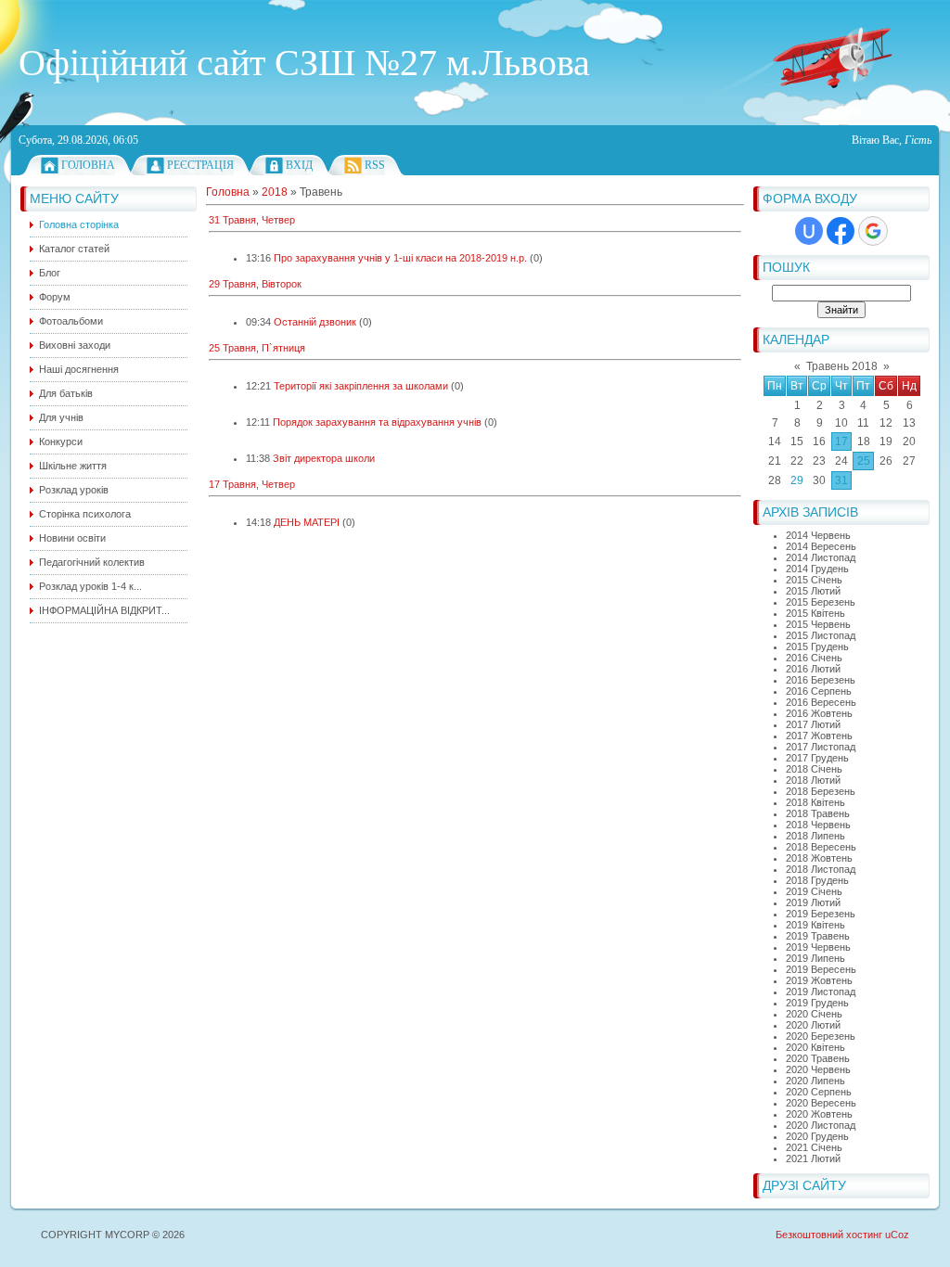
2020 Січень (814, 1013)
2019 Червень (818, 947)
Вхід (299, 165)
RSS (375, 165)
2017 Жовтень (819, 735)
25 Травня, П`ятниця (257, 347)
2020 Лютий (813, 1024)
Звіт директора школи (324, 458)
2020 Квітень (815, 1047)
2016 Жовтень (819, 713)
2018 (275, 192)
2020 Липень (815, 1080)
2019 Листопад (820, 991)
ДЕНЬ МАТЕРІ (307, 522)
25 (863, 460)
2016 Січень (814, 657)
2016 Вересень (821, 702)
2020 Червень (818, 1069)
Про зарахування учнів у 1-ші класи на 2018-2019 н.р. (400, 257)
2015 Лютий (813, 590)
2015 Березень (820, 602)
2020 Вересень (821, 1102)
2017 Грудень (817, 757)
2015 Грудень (817, 646)
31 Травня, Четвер (252, 219)
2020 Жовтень (819, 1114)
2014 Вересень (821, 546)
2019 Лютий (813, 902)
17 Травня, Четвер (252, 484)
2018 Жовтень (819, 858)
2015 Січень (814, 579)
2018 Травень (818, 813)
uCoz (897, 1234)
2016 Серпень (819, 691)
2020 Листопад (820, 1125)
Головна (88, 165)
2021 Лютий (813, 1158)
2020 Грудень (817, 1136)
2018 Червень (818, 824)
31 (841, 480)
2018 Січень (814, 768)
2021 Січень (814, 1147)
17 (841, 441)
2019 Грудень (817, 1002)
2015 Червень (818, 624)
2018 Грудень (817, 880)
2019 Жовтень (819, 980)
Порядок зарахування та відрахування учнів (377, 422)
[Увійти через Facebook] (840, 231)
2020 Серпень (819, 1091)
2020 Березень (820, 1036)
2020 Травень (818, 1058)
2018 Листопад (820, 869)
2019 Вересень (821, 969)
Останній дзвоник (315, 321)
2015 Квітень (815, 613)
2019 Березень (820, 913)
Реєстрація (200, 165)
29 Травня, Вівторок (255, 283)
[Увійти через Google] (873, 231)
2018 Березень (820, 791)
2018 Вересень (821, 846)
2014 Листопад (820, 557)
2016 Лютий (813, 668)
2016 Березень (820, 679)
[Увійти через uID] (809, 231)
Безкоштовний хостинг (829, 1234)
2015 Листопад (820, 635)
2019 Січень (814, 891)
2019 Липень (815, 958)
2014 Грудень (817, 568)
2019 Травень (818, 935)
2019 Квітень (815, 924)
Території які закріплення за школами (361, 385)
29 (796, 480)
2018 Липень (815, 835)
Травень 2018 (842, 366)
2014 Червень (818, 535)
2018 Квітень (815, 802)
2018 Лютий (813, 780)
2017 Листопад (820, 746)
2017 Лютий (813, 724)
